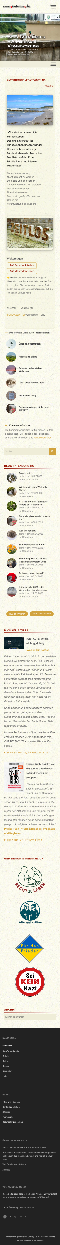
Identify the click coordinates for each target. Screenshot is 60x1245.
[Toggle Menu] (53, 6)
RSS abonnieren (17, 614)
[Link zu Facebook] (10, 1216)
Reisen (5, 1066)
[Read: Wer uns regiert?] (12, 535)
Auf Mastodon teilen (22, 271)
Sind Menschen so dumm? (32, 544)
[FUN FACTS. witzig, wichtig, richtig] (14, 643)
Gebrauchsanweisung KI (31, 573)
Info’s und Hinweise (11, 1102)
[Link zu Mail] (20, 1216)
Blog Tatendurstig (10, 1051)
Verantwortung (35, 315)
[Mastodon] (4, 1216)
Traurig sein (25, 473)
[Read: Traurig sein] (12, 478)
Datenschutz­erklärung (12, 1122)
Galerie (5, 1056)
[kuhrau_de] (24, 6)
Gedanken (27, 496)
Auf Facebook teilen (22, 265)
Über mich (7, 1071)
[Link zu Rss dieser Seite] (25, 1216)
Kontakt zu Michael (11, 1107)
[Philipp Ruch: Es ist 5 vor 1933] (14, 777)
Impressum (7, 1117)
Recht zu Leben (30, 479)
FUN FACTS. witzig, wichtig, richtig (26, 752)
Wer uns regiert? (27, 530)
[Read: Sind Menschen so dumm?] (12, 549)
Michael (29, 308)
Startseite (7, 1046)
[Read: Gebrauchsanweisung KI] (12, 578)
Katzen (5, 1061)
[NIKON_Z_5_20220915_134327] (30, 110)
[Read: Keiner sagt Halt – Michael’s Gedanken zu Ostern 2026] (12, 563)
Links (4, 1076)
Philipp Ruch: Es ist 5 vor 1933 (23, 840)
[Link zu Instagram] (15, 1216)
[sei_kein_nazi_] (30, 982)
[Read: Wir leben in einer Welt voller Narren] (12, 491)
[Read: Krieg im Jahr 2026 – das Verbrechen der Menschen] (12, 591)
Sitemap (6, 1112)
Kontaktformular (42, 437)
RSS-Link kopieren (42, 614)
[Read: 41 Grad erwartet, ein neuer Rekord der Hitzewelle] (12, 506)
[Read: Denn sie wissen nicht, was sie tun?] (12, 521)
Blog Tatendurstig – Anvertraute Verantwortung (26, 41)
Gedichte (49, 86)
